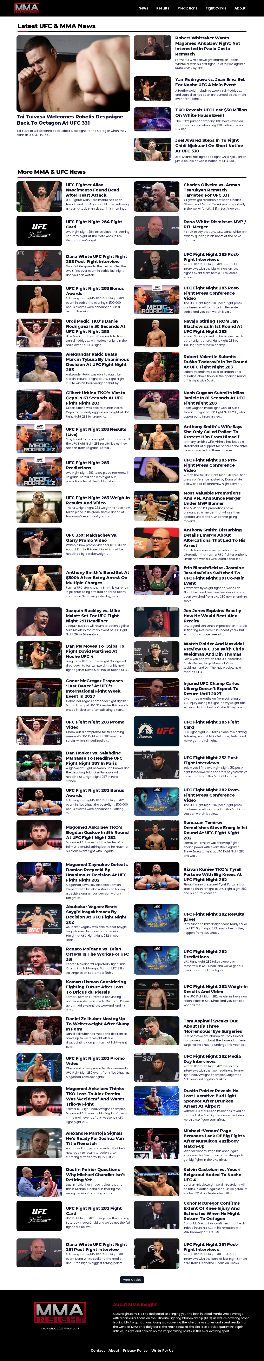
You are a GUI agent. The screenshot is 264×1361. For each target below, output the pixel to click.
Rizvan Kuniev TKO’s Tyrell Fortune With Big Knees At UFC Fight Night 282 (213, 874)
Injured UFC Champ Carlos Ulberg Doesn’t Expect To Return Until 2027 (211, 688)
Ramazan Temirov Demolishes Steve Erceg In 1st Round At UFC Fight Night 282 (216, 830)
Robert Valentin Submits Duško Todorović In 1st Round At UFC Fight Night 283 (215, 361)
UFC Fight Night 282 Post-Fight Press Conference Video (212, 795)
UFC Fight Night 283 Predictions (87, 465)
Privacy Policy (135, 1351)
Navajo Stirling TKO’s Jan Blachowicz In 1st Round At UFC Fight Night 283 (213, 326)
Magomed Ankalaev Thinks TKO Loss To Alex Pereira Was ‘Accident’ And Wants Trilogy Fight (95, 1096)
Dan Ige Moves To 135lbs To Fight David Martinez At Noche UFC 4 (95, 651)
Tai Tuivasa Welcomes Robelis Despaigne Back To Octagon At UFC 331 (69, 120)
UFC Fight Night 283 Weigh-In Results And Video (98, 500)
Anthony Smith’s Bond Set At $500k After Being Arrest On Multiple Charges (97, 577)
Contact (98, 1351)
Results (162, 8)
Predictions (188, 8)
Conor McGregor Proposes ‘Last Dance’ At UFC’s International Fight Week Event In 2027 (94, 688)
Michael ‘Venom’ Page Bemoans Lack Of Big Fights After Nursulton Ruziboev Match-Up (214, 1138)
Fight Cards (216, 8)
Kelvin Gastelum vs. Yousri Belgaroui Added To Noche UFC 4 (212, 1174)
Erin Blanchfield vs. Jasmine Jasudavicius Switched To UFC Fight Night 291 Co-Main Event (214, 575)
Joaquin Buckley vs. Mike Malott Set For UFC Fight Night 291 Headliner (93, 615)
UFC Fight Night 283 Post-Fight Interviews (211, 257)
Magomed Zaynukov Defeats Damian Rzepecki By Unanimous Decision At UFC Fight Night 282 (97, 872)
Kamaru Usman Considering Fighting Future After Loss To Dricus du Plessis (96, 987)
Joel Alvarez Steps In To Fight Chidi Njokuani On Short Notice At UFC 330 (209, 145)
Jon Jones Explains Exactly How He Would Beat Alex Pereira (212, 615)
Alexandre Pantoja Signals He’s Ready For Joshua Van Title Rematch (95, 1138)
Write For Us (162, 1351)
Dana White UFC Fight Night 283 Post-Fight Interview (96, 259)
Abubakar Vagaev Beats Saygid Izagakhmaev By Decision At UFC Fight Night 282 (96, 914)
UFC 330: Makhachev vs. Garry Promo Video (91, 538)
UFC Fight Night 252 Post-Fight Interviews (211, 760)
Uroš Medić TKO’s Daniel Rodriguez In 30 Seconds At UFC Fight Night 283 (95, 326)
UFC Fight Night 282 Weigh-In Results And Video (216, 989)
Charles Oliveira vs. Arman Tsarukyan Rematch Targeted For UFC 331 (212, 190)
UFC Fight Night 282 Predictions (205, 954)
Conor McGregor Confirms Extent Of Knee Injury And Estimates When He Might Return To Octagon (212, 1211)
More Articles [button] (132, 1280)
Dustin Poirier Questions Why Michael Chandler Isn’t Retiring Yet (95, 1174)
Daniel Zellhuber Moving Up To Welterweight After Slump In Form (98, 1024)
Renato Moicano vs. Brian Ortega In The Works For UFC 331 (97, 954)
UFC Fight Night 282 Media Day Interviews (212, 1059)
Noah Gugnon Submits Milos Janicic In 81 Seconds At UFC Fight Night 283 (214, 398)
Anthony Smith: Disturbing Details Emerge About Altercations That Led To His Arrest (214, 538)
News (143, 8)
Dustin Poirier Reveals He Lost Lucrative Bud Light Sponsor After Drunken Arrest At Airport (211, 1098)
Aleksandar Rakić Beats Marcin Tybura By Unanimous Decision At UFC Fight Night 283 (97, 362)
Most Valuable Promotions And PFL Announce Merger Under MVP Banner (212, 498)
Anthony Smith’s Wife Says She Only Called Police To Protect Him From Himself (213, 431)
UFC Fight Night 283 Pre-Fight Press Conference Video (210, 465)
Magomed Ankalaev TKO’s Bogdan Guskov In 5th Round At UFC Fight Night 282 (97, 832)
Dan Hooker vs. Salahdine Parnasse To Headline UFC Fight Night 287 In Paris (94, 758)
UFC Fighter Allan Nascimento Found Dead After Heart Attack (92, 190)
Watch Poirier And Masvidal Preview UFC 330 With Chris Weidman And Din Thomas (214, 649)
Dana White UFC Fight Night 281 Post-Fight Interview (96, 1247)
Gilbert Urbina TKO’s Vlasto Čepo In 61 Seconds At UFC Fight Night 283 (95, 398)
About (240, 8)
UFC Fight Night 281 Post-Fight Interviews (211, 1247)
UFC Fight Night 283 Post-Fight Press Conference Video (211, 293)
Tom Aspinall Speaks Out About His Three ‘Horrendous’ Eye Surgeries (213, 1026)
